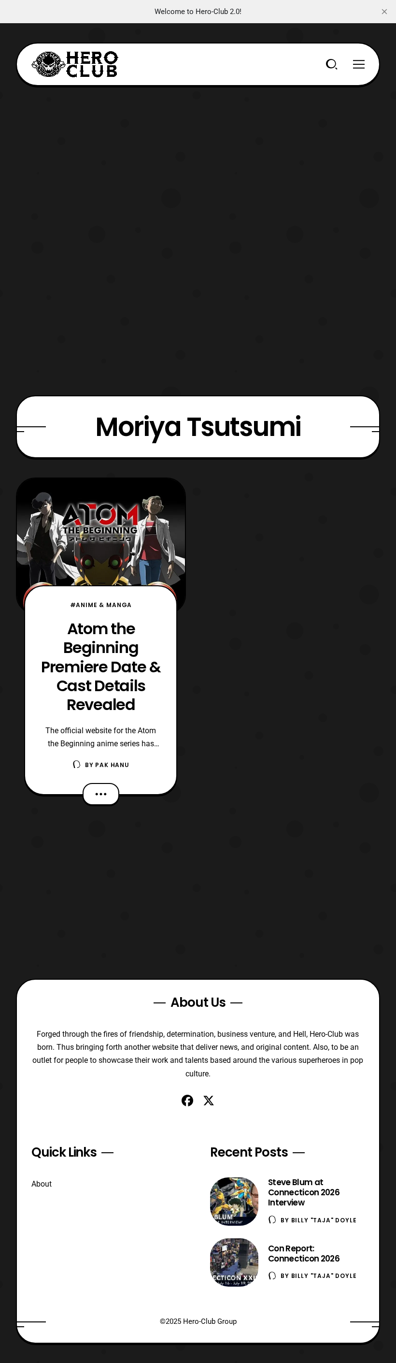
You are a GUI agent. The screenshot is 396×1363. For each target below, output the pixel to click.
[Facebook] (187, 1100)
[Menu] (359, 64)
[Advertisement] (198, 153)
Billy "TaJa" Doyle (324, 1220)
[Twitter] (208, 1100)
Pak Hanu (112, 765)
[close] (384, 11)
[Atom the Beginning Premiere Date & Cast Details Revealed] (101, 545)
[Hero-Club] (74, 64)
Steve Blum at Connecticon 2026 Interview (303, 1192)
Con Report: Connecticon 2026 (303, 1253)
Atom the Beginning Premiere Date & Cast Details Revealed (101, 666)
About (41, 1184)
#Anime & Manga (101, 605)
